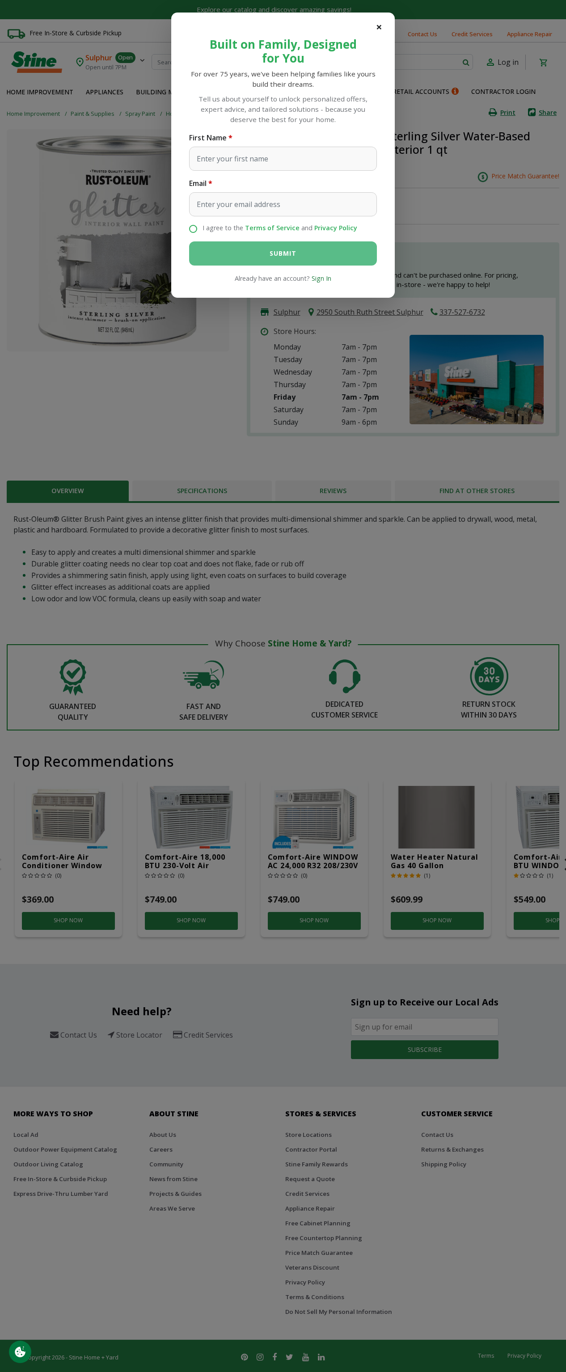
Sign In (321, 278)
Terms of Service (272, 228)
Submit (283, 253)
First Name (208, 138)
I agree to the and (280, 228)
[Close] (379, 26)
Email (198, 183)
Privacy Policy (335, 228)
